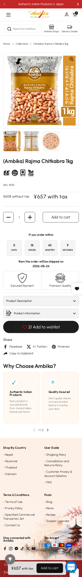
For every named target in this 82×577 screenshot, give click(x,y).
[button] (74, 15)
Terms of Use (12, 502)
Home (6, 43)
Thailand (10, 467)
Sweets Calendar (56, 521)
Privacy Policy (12, 508)
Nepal (8, 455)
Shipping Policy (55, 455)
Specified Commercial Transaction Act (19, 517)
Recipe (49, 515)
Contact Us (11, 525)
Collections (22, 43)
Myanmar (10, 461)
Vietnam (9, 474)
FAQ (48, 482)
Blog (48, 502)
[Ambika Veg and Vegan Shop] (41, 12)
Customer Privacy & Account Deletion (58, 474)
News (49, 508)
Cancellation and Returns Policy (56, 463)
